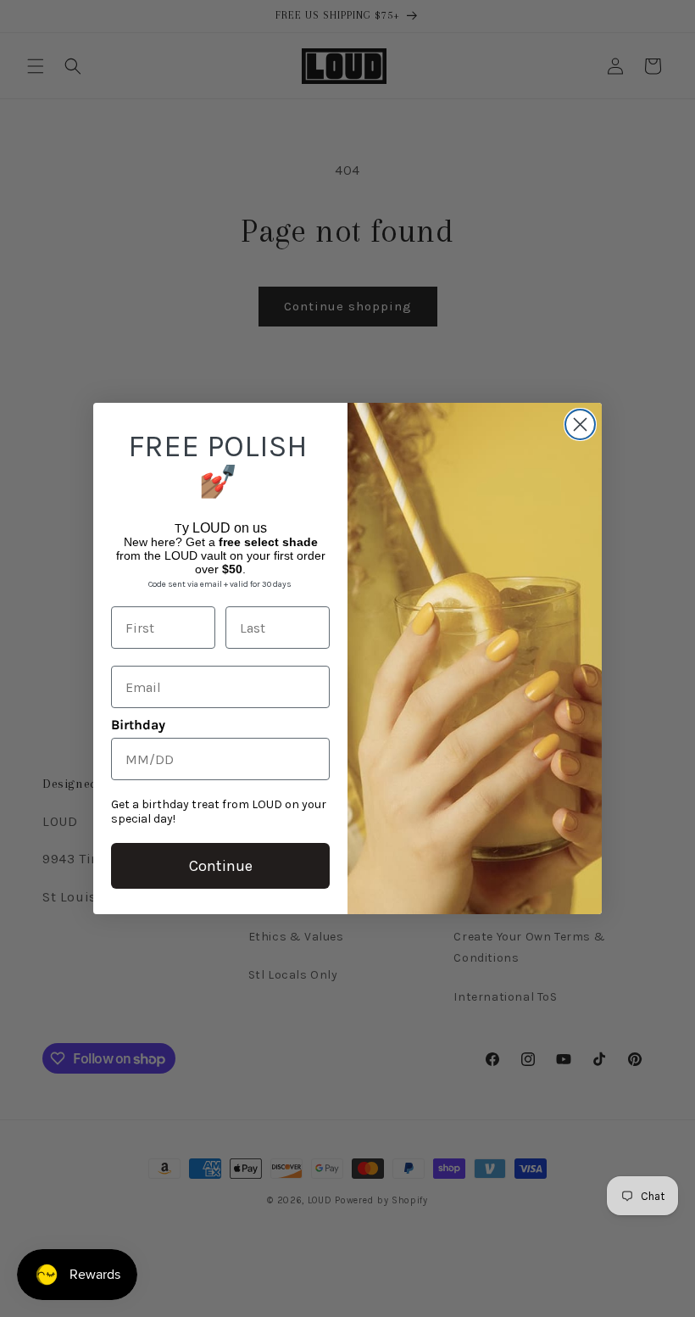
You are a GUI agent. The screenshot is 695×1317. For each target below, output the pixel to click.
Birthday (138, 725)
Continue (221, 866)
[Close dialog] (580, 424)
